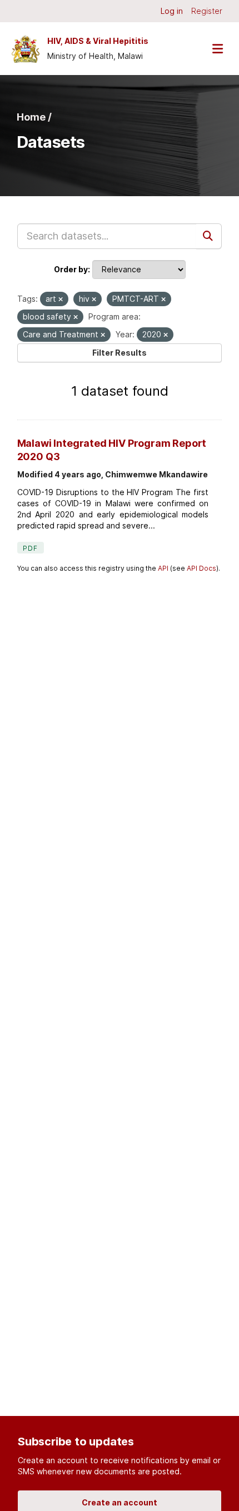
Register (206, 11)
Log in (172, 11)
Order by (71, 269)
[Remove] (60, 299)
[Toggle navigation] (217, 49)
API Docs (201, 568)
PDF (30, 548)
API (163, 568)
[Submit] (209, 236)
